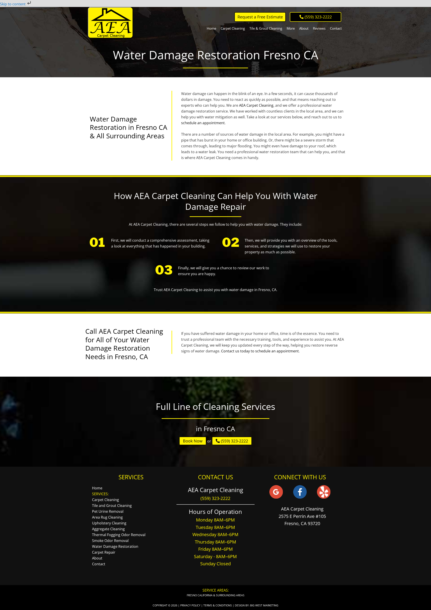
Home (97, 488)
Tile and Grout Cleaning (112, 505)
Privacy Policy (190, 605)
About (97, 558)
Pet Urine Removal (107, 511)
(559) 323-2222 (234, 441)
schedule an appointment (203, 122)
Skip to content (13, 4)
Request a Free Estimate (260, 17)
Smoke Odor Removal (110, 540)
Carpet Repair (103, 552)
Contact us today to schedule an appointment (260, 351)
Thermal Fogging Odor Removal (118, 534)
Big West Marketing (264, 605)
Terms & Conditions (217, 605)
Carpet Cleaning (105, 499)
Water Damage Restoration (115, 546)
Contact (98, 563)
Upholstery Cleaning (109, 523)
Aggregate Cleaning (108, 528)
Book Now (192, 441)
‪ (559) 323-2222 (317, 17)
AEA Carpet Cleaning (110, 22)
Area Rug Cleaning (107, 517)
